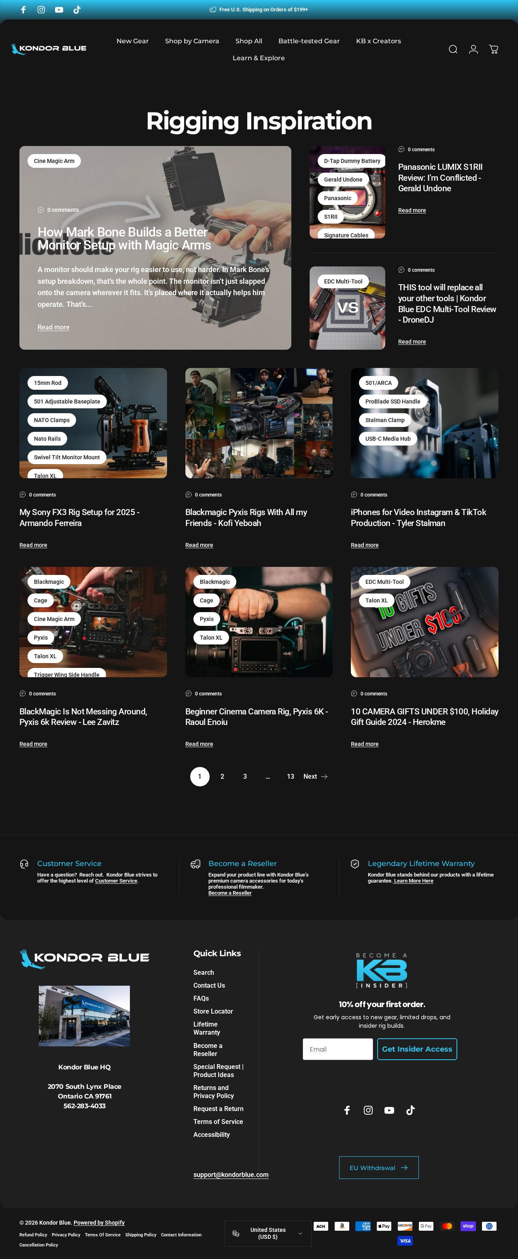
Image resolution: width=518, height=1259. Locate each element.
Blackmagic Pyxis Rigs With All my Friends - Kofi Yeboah (246, 517)
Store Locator (213, 1011)
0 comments (63, 210)
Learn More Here (413, 881)
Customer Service (116, 881)
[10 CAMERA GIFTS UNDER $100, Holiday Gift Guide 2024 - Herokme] (425, 622)
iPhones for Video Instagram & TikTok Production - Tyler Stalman (418, 517)
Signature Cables (346, 235)
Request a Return (218, 1108)
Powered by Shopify (99, 1222)
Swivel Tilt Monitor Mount (67, 457)
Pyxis (41, 637)
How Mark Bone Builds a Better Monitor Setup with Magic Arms (124, 238)
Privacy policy (66, 1235)
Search (203, 972)
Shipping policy (140, 1235)
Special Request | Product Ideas (218, 1070)
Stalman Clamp (385, 420)
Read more (54, 327)
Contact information (181, 1235)
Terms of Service (218, 1121)
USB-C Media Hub (388, 438)
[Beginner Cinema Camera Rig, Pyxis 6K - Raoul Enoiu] (259, 622)
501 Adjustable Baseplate (67, 401)
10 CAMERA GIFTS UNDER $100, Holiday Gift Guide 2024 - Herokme (424, 716)
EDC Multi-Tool (343, 281)
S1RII (331, 216)
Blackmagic (49, 582)
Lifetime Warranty (206, 1028)
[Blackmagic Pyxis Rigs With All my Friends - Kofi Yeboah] (259, 423)
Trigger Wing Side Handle (67, 675)
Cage (40, 600)
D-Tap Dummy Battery (352, 161)
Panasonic (337, 198)
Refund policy (33, 1235)
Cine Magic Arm (54, 161)
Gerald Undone (343, 179)
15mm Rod (48, 383)
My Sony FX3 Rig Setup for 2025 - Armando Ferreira (79, 517)
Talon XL (45, 476)
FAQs (201, 998)
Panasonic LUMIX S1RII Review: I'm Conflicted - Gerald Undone (440, 177)
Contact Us (209, 985)
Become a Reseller (230, 893)
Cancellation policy (38, 1245)
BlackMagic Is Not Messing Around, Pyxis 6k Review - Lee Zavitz (83, 716)
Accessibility (211, 1134)
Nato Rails (47, 438)
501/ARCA (378, 383)
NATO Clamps (52, 420)
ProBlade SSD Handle (392, 401)
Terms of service (103, 1235)
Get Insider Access (417, 1049)
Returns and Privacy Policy (213, 1091)
